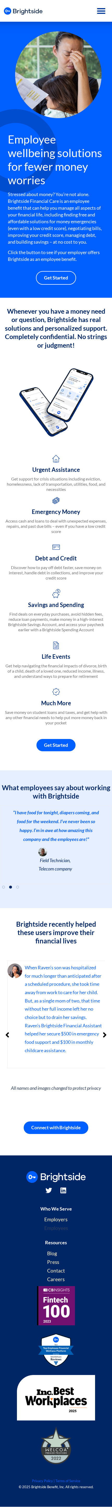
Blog (52, 1253)
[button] (101, 11)
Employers (55, 1219)
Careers (56, 1279)
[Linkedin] (63, 1190)
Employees (56, 1228)
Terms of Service (67, 1481)
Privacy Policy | (43, 1481)
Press (53, 1262)
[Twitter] (48, 1190)
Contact (56, 1271)
